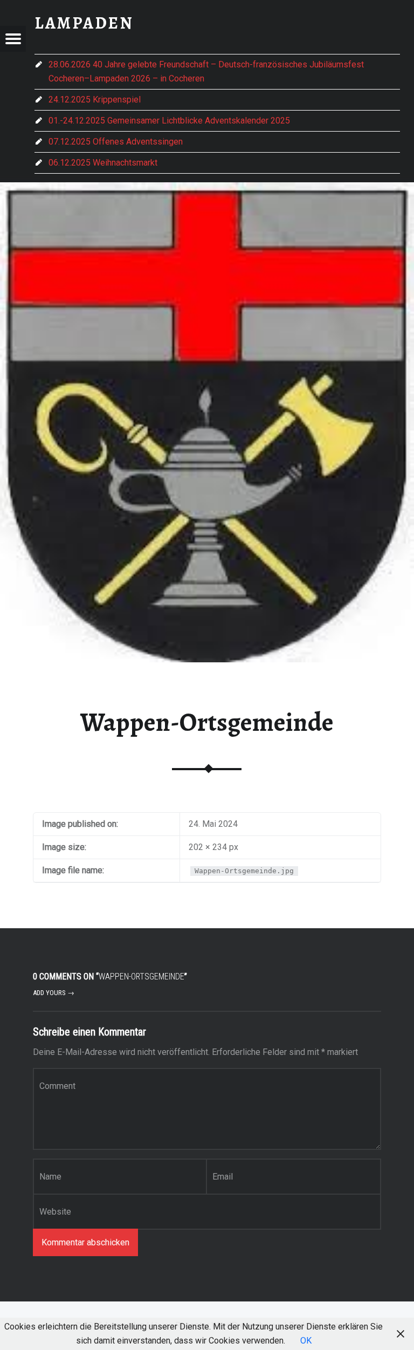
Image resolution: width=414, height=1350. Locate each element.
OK (306, 1340)
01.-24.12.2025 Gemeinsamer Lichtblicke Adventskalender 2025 (169, 120)
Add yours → (53, 993)
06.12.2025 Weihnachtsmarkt (103, 162)
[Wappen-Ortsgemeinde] (207, 189)
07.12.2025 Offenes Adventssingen (116, 141)
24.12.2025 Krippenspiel (95, 99)
